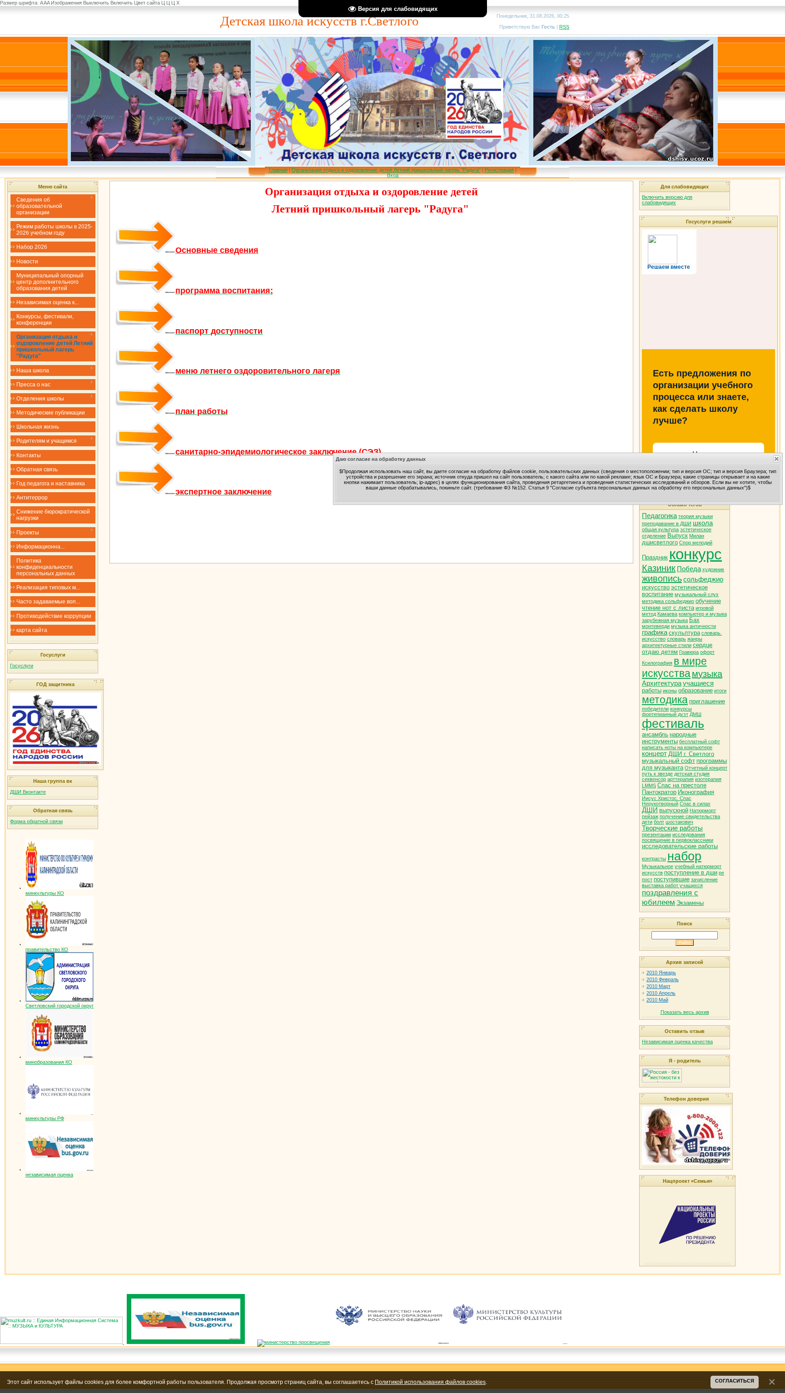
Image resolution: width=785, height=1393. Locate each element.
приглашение (707, 701)
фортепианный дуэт (665, 714)
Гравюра (689, 652)
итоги (720, 690)
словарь (676, 639)
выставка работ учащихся (672, 885)
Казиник (659, 568)
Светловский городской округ (59, 1005)
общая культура (660, 529)
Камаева (667, 614)
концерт (654, 753)
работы (651, 690)
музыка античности (693, 626)
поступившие (672, 879)
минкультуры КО (44, 893)
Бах (694, 620)
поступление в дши (690, 872)
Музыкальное (657, 866)
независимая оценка (49, 1174)
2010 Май (657, 1000)
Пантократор (659, 792)
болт (659, 822)
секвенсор (654, 779)
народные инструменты (669, 738)
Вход (392, 175)
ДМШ (695, 714)
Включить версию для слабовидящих (667, 199)
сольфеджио (703, 579)
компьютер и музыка (703, 614)
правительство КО (46, 949)
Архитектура (661, 683)
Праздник (655, 557)
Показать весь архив (685, 1012)
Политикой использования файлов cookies (430, 1382)
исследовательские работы (680, 846)
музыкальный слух (697, 594)
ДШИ (650, 810)
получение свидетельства (690, 816)
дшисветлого (660, 542)
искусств (652, 872)
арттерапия (680, 779)
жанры (694, 639)
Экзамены (690, 902)
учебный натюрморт (698, 866)
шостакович (679, 822)
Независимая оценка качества (677, 1041)
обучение (708, 601)
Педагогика (659, 515)
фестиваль (673, 724)
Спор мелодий (695, 542)
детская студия (692, 773)
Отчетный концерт (706, 768)
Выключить (96, 2)
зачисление (704, 879)
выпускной (673, 810)
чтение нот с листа (668, 607)
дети (647, 822)
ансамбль (655, 734)
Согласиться (734, 1380)
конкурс (695, 554)
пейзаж (650, 816)
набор (684, 856)
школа (703, 523)
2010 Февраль (662, 979)
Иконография (696, 792)
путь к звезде (657, 773)
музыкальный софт (668, 760)
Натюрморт (703, 810)
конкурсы (681, 708)
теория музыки (695, 516)
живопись (662, 578)
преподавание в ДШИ (666, 523)
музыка (707, 674)
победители (655, 708)
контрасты (654, 858)
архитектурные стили (666, 645)
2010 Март (658, 986)
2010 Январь (661, 972)
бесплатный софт (699, 741)
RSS (564, 27)
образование (695, 690)
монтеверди (656, 626)
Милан (696, 535)
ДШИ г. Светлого (691, 754)
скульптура (684, 632)
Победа (689, 569)
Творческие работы (672, 828)
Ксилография (657, 663)
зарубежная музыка (665, 620)
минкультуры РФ (44, 1118)
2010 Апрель (661, 993)
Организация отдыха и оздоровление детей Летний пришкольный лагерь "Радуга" (386, 170)
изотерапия (708, 779)
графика (654, 632)
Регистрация (499, 170)
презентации (656, 834)
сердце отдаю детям (677, 648)
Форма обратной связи (36, 821)
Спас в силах (695, 803)
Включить (121, 2)
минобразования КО (48, 1062)
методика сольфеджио (668, 601)
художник (713, 569)
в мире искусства (674, 667)
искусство (656, 587)
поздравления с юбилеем (670, 897)
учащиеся (698, 683)
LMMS (649, 785)
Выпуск (677, 535)
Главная (278, 170)
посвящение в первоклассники (677, 840)
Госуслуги (21, 665)
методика (665, 700)
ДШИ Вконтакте (28, 792)
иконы (670, 690)
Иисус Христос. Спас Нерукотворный (666, 800)
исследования (688, 834)
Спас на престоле (681, 785)
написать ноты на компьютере (677, 747)
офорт (707, 652)
